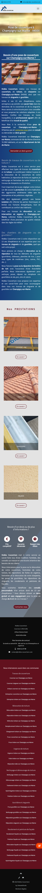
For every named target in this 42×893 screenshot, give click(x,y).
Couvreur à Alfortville (21, 629)
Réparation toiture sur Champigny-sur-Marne (21, 715)
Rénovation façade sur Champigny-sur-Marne (21, 845)
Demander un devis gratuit (21, 151)
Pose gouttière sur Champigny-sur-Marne (21, 807)
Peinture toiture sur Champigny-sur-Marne (21, 796)
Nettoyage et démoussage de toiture (21, 770)
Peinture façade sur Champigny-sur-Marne (21, 839)
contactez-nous (21, 130)
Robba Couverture (21, 626)
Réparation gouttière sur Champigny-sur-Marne (21, 818)
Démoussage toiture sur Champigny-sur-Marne (21, 780)
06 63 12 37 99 (7, 2)
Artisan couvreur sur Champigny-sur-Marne (21, 689)
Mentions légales (21, 889)
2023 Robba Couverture (22, 882)
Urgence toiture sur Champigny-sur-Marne (21, 753)
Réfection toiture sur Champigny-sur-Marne (21, 721)
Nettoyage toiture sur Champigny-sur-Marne (21, 775)
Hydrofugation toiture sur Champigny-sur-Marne (21, 791)
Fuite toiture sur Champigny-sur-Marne (21, 758)
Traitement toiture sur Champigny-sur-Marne (21, 785)
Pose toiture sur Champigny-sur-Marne (21, 742)
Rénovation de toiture (21, 706)
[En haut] (21, 874)
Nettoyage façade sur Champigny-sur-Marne (21, 850)
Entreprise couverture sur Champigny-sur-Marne (21, 694)
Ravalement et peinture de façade (21, 829)
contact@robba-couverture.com (31, 2)
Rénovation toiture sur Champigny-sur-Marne (21, 710)
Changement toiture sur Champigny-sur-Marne (21, 732)
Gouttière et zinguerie (21, 802)
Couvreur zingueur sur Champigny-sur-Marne (21, 683)
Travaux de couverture (21, 673)
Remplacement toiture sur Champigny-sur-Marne (21, 726)
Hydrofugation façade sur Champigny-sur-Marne (21, 861)
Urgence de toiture (21, 749)
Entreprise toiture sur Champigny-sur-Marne (21, 699)
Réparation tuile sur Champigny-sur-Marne (21, 764)
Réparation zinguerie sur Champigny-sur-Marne (21, 823)
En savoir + (21, 357)
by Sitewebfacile (21, 885)
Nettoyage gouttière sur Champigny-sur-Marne (21, 812)
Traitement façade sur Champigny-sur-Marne (21, 855)
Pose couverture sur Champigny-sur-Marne (21, 737)
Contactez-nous (21, 607)
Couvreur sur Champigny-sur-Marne (21, 678)
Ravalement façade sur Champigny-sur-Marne (21, 834)
